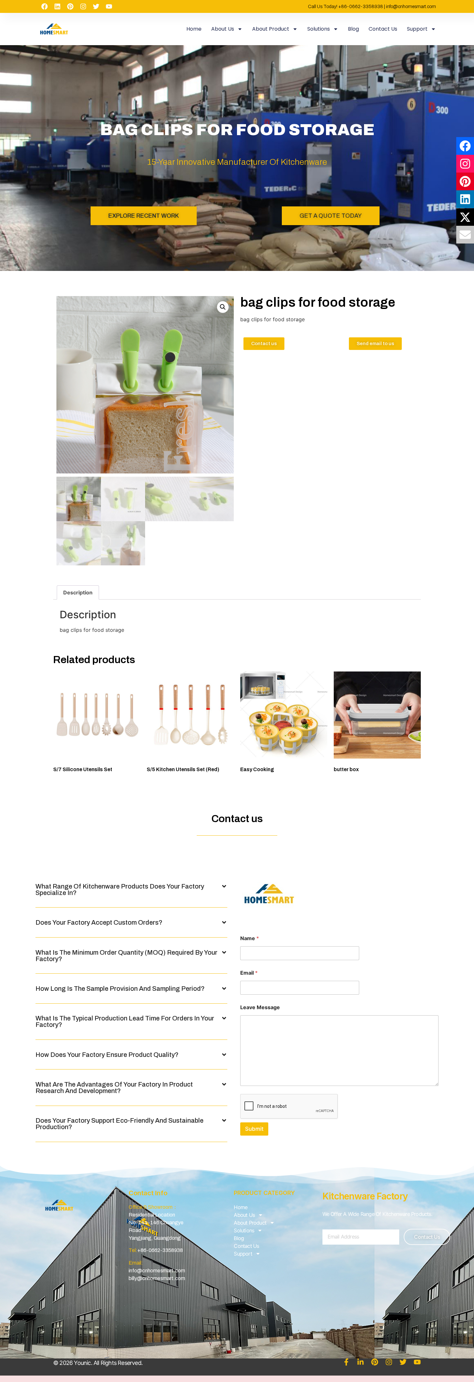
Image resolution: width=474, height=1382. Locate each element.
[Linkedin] (57, 6)
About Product (270, 29)
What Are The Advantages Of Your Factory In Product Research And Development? (114, 1087)
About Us (222, 29)
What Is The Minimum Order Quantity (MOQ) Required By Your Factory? (126, 955)
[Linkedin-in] (360, 1362)
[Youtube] (109, 6)
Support (417, 29)
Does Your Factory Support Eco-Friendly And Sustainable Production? (119, 1123)
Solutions (318, 29)
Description (78, 592)
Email (249, 973)
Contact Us (383, 29)
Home (194, 29)
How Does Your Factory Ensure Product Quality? (107, 1054)
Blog (353, 29)
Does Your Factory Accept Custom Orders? (99, 922)
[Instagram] (83, 6)
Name (249, 938)
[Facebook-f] (346, 1362)
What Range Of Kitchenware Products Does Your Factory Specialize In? (119, 889)
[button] (131, 889)
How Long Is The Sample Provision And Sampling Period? (120, 988)
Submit (254, 1129)
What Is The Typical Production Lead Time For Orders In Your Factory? (124, 1021)
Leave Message (260, 1007)
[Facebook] (44, 6)
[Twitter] (96, 6)
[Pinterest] (70, 6)
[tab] (78, 592)
